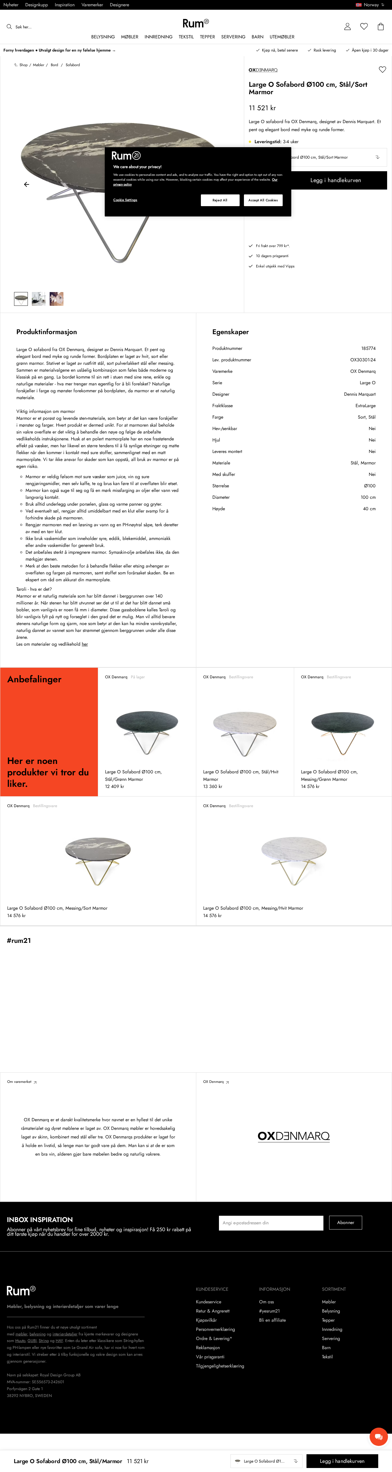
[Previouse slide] (26, 185)
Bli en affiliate (272, 1320)
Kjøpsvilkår (206, 1320)
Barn (326, 1347)
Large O (368, 382)
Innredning (332, 1329)
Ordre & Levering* (214, 1338)
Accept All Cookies (263, 200)
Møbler (329, 1302)
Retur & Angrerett (213, 1311)
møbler (21, 1334)
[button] (372, 5)
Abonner (345, 1222)
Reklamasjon (208, 1347)
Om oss (266, 1302)
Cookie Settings (125, 200)
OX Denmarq (363, 371)
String (44, 1340)
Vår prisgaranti (210, 1357)
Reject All (220, 200)
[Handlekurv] (380, 26)
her (85, 644)
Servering (331, 1338)
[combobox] (370, 5)
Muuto (20, 1340)
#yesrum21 (269, 1311)
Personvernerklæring (215, 1329)
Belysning (331, 1311)
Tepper (328, 1320)
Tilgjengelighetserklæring (220, 1366)
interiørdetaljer (65, 1334)
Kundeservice (208, 1302)
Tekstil (327, 1357)
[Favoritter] (364, 26)
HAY (59, 1340)
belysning (38, 1334)
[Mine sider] (347, 26)
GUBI (32, 1340)
